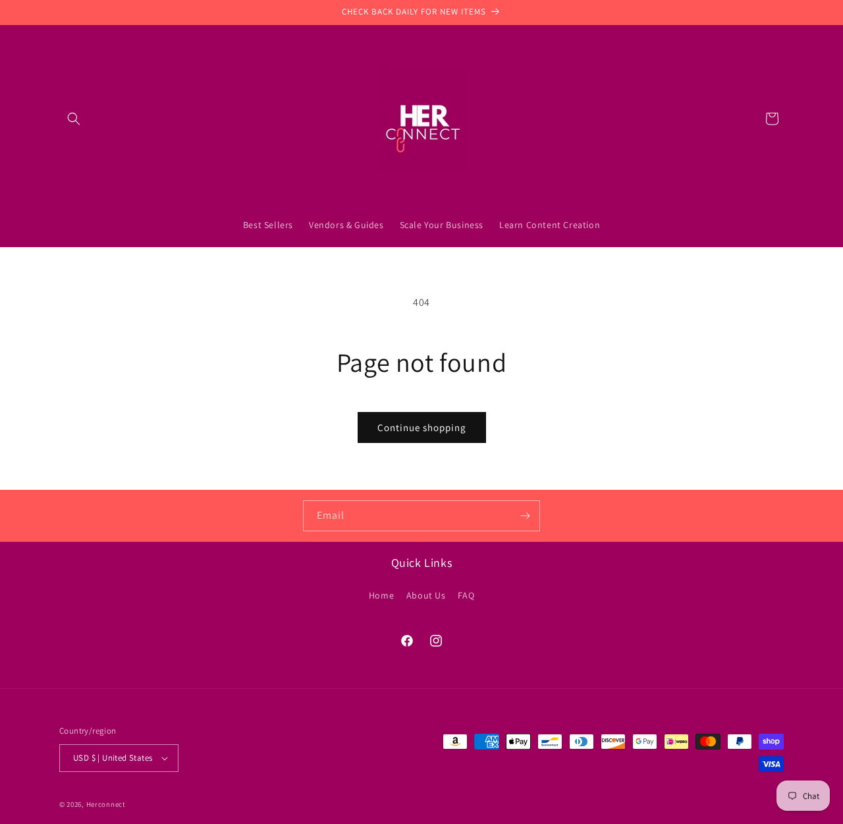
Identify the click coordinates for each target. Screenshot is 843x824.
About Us (426, 595)
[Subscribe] (524, 515)
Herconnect (106, 804)
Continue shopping (421, 427)
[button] (73, 118)
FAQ (466, 595)
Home (381, 595)
